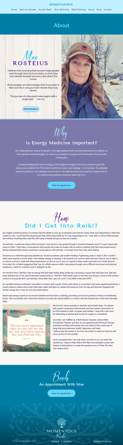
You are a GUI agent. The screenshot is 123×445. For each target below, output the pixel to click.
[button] (28, 9)
